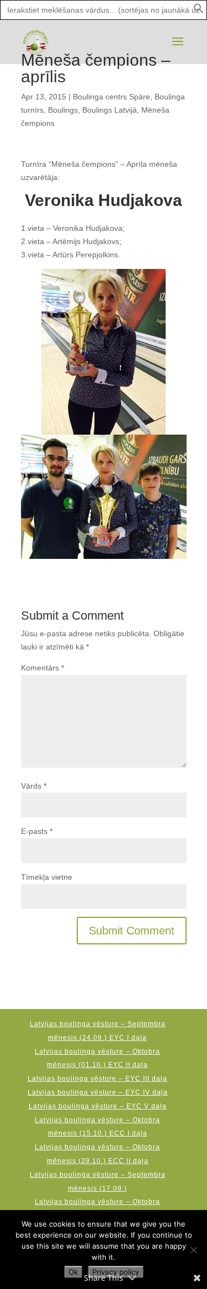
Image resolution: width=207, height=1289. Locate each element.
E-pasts (36, 831)
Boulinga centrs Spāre (111, 96)
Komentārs (42, 667)
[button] (198, 11)
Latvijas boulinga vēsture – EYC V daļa (98, 1106)
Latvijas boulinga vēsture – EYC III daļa (97, 1078)
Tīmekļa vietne (46, 877)
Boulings (63, 109)
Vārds (33, 785)
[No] (193, 1249)
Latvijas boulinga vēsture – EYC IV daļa (98, 1092)
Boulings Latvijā (109, 109)
